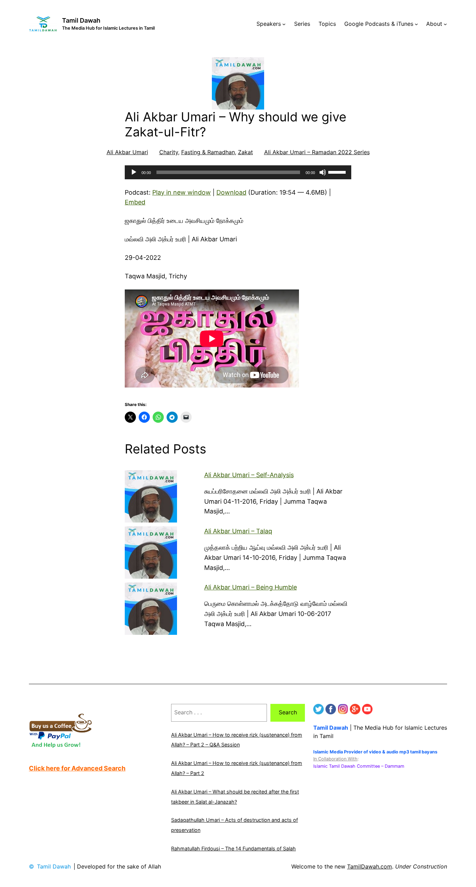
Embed (135, 202)
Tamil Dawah (81, 20)
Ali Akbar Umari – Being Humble (250, 587)
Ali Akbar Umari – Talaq (238, 531)
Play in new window (181, 192)
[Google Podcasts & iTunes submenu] (416, 24)
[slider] (338, 171)
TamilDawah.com (369, 866)
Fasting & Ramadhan (208, 152)
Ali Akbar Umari (127, 152)
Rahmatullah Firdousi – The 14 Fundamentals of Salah (233, 848)
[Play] (133, 172)
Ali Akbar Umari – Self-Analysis (249, 475)
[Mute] (322, 172)
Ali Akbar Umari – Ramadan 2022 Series (317, 152)
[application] (238, 172)
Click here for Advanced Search (77, 768)
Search (288, 712)
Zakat (245, 152)
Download (231, 192)
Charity (168, 152)
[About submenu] (445, 24)
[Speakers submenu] (284, 24)
